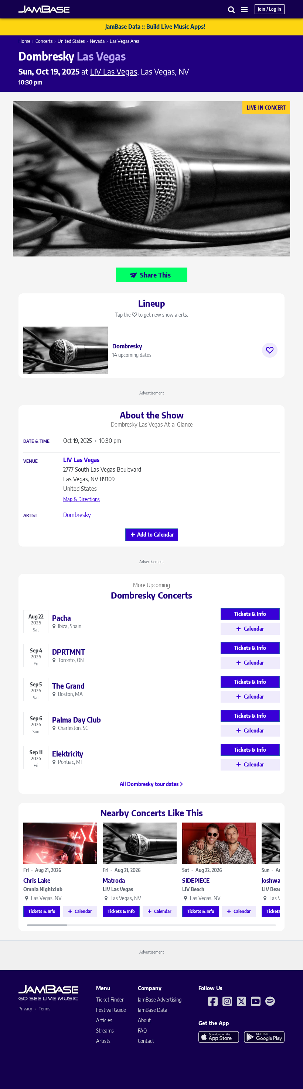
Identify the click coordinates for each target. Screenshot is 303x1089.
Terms (44, 1009)
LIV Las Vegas (118, 889)
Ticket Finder (110, 999)
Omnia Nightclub (42, 889)
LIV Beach (193, 889)
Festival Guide (111, 1010)
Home (24, 41)
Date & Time (36, 441)
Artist (30, 515)
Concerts (43, 41)
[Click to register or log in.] (270, 350)
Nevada (97, 41)
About (144, 1020)
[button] (231, 9)
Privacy (25, 1009)
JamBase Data (152, 1010)
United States (71, 41)
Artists (103, 1041)
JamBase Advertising (159, 999)
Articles (104, 1020)
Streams (105, 1030)
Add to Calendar (155, 534)
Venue (30, 461)
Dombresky (77, 514)
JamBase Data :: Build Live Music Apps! (155, 26)
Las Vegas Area (124, 41)
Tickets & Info (41, 911)
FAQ (142, 1030)
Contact (146, 1041)
